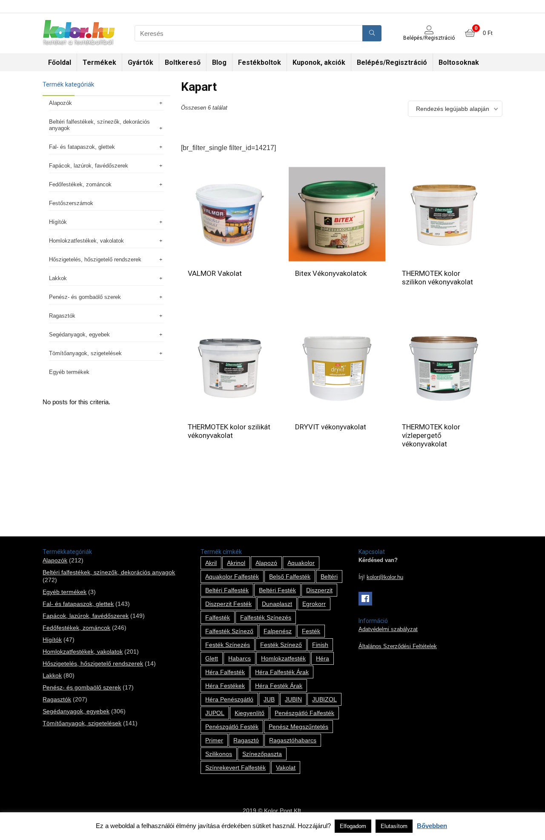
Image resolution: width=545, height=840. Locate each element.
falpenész (278, 631)
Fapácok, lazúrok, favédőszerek (88, 165)
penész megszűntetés (298, 726)
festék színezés (227, 644)
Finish (320, 644)
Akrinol (236, 562)
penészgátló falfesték (304, 713)
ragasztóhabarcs (292, 740)
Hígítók (58, 222)
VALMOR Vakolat (215, 273)
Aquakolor (301, 562)
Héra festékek (225, 685)
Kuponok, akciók (319, 62)
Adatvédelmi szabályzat (388, 629)
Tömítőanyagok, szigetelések (85, 353)
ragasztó (246, 740)
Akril (211, 562)
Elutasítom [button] (394, 826)
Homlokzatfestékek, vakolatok (86, 241)
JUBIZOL (324, 699)
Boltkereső (183, 62)
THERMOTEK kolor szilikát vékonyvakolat (229, 431)
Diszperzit (319, 590)
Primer (214, 740)
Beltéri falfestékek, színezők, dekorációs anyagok (99, 125)
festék (311, 631)
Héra (322, 658)
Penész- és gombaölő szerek (85, 297)
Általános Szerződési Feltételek (398, 646)
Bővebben (432, 825)
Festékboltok (259, 62)
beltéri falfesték (227, 590)
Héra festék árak (278, 685)
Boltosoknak (459, 62)
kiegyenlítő (249, 713)
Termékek (99, 62)
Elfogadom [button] (353, 826)
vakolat (285, 767)
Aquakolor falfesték (232, 576)
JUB (269, 699)
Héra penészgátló (229, 699)
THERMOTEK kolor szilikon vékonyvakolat (437, 277)
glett (211, 658)
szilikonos (218, 753)
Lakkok (58, 278)
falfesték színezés (265, 617)
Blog (219, 62)
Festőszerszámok (71, 203)
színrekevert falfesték (235, 767)
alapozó (266, 562)
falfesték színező (229, 631)
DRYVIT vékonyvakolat (330, 427)
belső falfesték (289, 576)
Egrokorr (314, 603)
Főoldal (59, 62)
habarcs (239, 658)
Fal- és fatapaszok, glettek (82, 147)
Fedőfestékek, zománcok (80, 184)
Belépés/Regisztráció (392, 62)
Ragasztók (62, 316)
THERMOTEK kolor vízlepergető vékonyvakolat (431, 435)
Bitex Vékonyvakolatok (331, 273)
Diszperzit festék (228, 603)
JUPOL (214, 713)
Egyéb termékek (69, 372)
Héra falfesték (225, 672)
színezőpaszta (262, 753)
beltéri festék (277, 590)
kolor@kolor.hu (385, 577)
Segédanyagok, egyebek (79, 334)
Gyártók (140, 62)
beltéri (329, 576)
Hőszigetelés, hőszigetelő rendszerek (95, 259)
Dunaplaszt (277, 603)
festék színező (281, 644)
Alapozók (60, 103)
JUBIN (293, 699)
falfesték (217, 617)
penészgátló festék (231, 726)
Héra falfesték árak (282, 672)
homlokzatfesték (283, 658)
